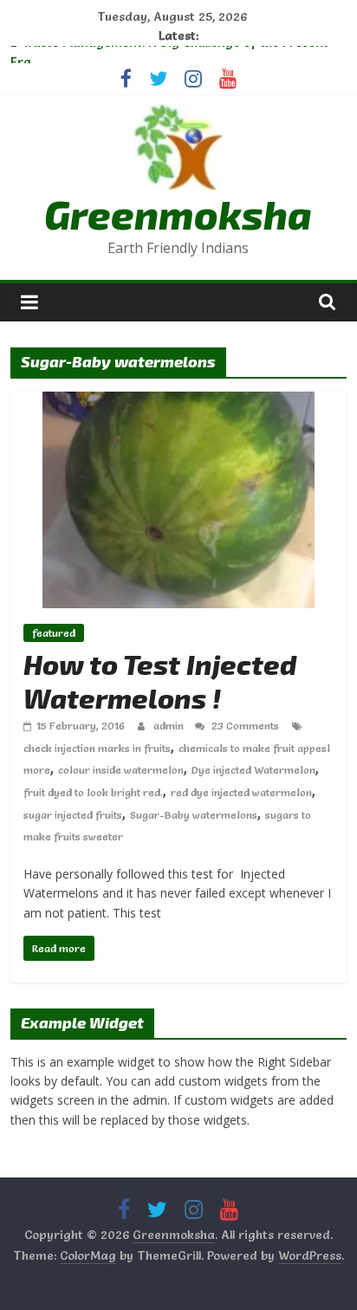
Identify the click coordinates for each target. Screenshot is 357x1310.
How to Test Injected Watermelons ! (159, 680)
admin (169, 725)
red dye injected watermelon (241, 792)
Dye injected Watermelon (253, 769)
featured (53, 632)
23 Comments (244, 725)
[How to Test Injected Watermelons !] (178, 402)
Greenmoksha (178, 213)
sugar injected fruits (72, 814)
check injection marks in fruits (97, 748)
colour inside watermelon (121, 769)
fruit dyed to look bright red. (93, 792)
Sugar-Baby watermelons (193, 814)
